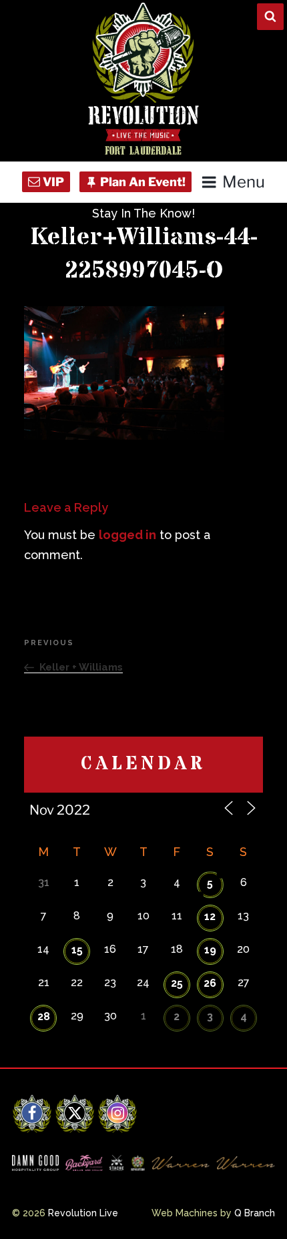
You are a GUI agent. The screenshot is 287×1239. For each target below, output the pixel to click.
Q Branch (254, 1213)
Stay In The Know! (143, 213)
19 (210, 949)
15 (77, 949)
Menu (243, 181)
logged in (127, 535)
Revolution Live (83, 1213)
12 (210, 916)
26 (210, 983)
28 (43, 1016)
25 (177, 983)
